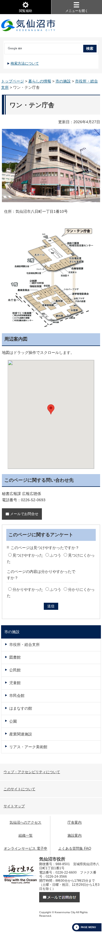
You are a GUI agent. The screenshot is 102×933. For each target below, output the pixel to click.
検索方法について (25, 63)
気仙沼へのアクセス (25, 822)
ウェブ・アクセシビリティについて (32, 772)
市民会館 (16, 695)
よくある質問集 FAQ (74, 848)
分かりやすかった (28, 589)
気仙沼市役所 (28, 26)
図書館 (15, 657)
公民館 (15, 670)
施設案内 (74, 835)
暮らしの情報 (39, 81)
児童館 (15, 683)
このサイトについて (19, 789)
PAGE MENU (88, 927)
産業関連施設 (20, 734)
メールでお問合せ (24, 514)
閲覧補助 (25, 10)
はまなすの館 (20, 708)
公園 (13, 721)
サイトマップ (14, 806)
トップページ (12, 81)
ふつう (55, 555)
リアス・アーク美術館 (28, 747)
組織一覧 (25, 835)
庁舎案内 (74, 822)
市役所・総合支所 (24, 644)
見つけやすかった (28, 555)
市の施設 (63, 81)
